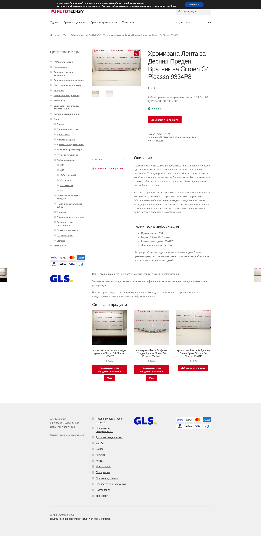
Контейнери (60, 100)
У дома (54, 22)
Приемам (194, 4)
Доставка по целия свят (109, 437)
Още (109, 377)
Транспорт (128, 22)
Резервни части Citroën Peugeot (109, 420)
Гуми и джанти (61, 66)
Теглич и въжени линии (66, 113)
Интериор (59, 90)
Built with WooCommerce (96, 518)
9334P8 (159, 140)
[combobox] (193, 11)
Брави (60, 123)
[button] (136, 53)
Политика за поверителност (104, 429)
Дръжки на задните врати (70, 144)
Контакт (100, 460)
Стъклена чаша (65, 235)
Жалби (100, 443)
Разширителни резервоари (65, 223)
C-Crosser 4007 (68, 175)
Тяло (65, 35)
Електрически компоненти (68, 85)
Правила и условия (74, 22)
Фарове (61, 240)
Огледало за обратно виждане (68, 197)
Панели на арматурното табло (69, 205)
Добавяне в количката (164, 120)
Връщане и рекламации (104, 22)
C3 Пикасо (65, 180)
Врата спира (63, 134)
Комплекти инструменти (66, 95)
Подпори (61, 211)
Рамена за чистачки (67, 230)
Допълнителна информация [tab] (108, 168)
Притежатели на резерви (70, 216)
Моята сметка (103, 466)
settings (172, 6)
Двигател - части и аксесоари (64, 73)
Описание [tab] (97, 159)
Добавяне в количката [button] (193, 367)
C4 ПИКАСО (95, 35)
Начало (57, 35)
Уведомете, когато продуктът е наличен (109, 369)
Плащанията (103, 472)
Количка (100, 454)
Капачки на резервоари (69, 149)
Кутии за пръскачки (67, 154)
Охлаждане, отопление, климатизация (66, 107)
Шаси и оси (60, 245)
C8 (61, 190)
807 (62, 164)
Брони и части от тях (68, 129)
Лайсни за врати (79, 35)
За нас (99, 449)
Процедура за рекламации (111, 484)
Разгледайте (103, 490)
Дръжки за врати (66, 139)
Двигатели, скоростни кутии (69, 79)
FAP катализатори (63, 61)
